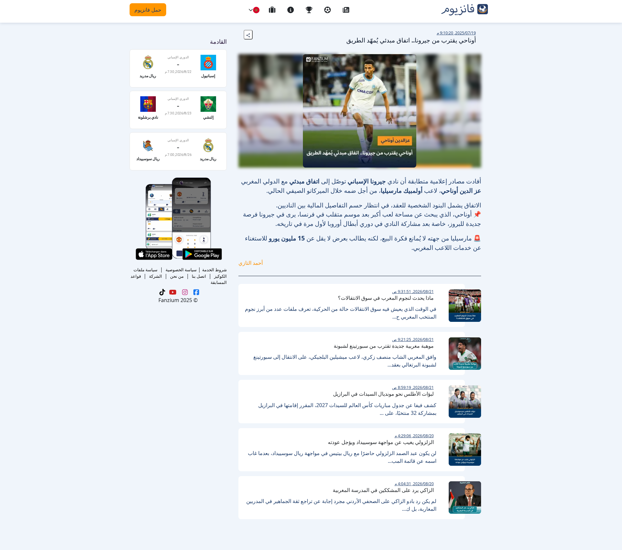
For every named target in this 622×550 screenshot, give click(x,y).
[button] (250, 10)
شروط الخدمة (214, 270)
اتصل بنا (199, 276)
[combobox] (256, 10)
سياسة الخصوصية (181, 270)
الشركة (155, 276)
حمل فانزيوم (147, 9)
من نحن (177, 276)
